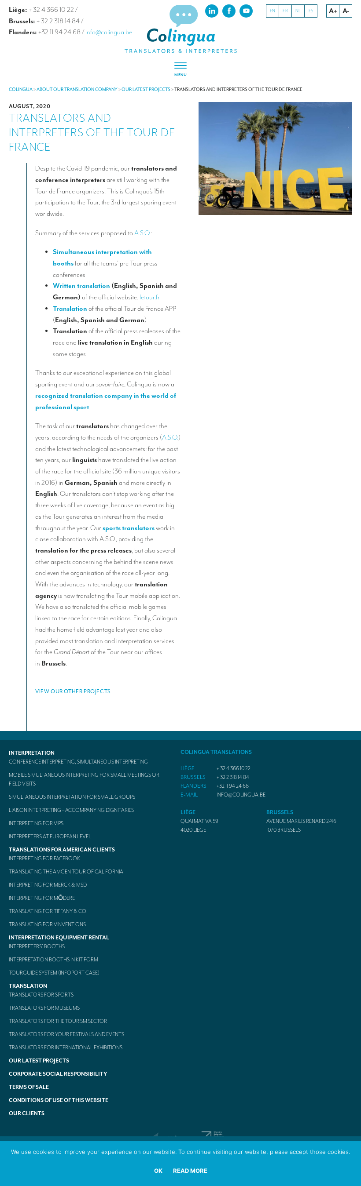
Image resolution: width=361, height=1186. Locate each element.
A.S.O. (142, 233)
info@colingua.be (108, 32)
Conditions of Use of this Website (58, 1100)
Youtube (246, 11)
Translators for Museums (44, 1007)
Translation (28, 986)
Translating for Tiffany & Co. (48, 911)
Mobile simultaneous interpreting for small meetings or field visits (84, 779)
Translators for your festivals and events (66, 1034)
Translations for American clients (62, 849)
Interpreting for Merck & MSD (48, 884)
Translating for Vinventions (47, 924)
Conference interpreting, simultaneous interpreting (78, 761)
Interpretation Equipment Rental (59, 937)
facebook (229, 11)
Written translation (82, 285)
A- (346, 11)
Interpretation (32, 753)
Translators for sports (41, 994)
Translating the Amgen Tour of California (66, 871)
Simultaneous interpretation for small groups (72, 796)
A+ (333, 11)
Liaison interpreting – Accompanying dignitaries (71, 810)
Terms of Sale (29, 1087)
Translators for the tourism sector (58, 1021)
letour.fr (150, 297)
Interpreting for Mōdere (42, 898)
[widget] (180, 69)
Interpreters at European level (50, 836)
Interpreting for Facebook (44, 858)
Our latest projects (39, 1060)
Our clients (26, 1113)
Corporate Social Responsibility (58, 1073)
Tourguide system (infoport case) (54, 972)
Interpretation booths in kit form (53, 959)
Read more (190, 1170)
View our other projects (73, 691)
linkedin (211, 11)
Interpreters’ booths (37, 946)
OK (158, 1170)
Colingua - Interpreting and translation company (180, 29)
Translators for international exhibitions (65, 1047)
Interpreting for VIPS (36, 823)
